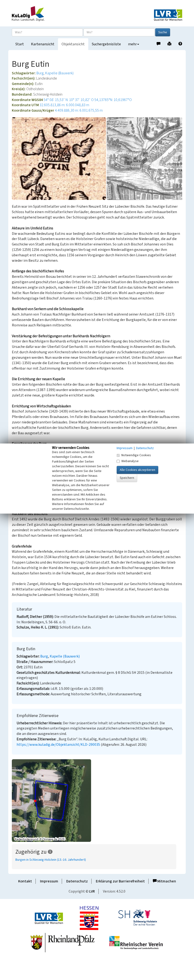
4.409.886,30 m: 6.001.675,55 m (79, 110)
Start (19, 44)
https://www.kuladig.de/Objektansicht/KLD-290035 (58, 744)
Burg (40, 73)
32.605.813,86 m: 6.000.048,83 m (64, 105)
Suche (162, 32)
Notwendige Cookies (136, 455)
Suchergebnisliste (106, 44)
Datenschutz (77, 881)
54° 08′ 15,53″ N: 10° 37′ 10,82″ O (69, 99)
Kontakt (25, 881)
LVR (92, 891)
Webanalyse (130, 461)
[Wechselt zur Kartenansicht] (97, 800)
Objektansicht (73, 44)
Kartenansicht (42, 44)
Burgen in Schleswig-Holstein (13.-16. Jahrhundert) (50, 859)
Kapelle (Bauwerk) (59, 73)
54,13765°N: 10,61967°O (113, 99)
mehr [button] (132, 44)
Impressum (49, 881)
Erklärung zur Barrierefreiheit (120, 881)
